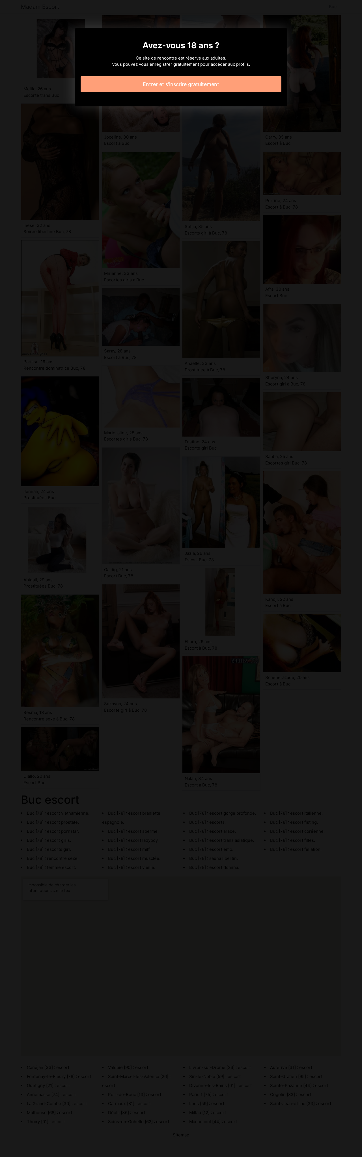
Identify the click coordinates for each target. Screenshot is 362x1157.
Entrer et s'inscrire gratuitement (181, 84)
